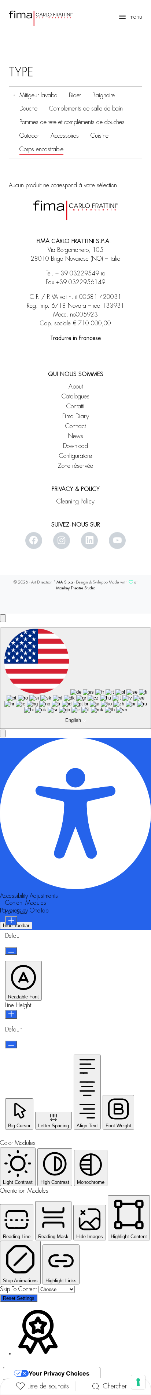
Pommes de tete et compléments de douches (72, 122)
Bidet (75, 95)
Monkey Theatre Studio (75, 588)
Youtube (117, 540)
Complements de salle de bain (86, 108)
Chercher (115, 1386)
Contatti (75, 406)
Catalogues (75, 396)
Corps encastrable (41, 149)
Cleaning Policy (75, 501)
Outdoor (29, 136)
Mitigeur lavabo (38, 95)
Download (75, 446)
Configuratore (75, 456)
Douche (28, 108)
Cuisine (99, 136)
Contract (75, 426)
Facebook (33, 540)
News (75, 436)
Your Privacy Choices (59, 1373)
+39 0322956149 (80, 282)
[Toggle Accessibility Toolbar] (3, 618)
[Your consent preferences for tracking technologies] (138, 1382)
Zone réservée (75, 466)
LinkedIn (89, 540)
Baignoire (103, 95)
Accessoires (65, 136)
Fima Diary (75, 416)
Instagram (61, 540)
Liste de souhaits (48, 1386)
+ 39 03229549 (77, 274)
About (76, 386)
